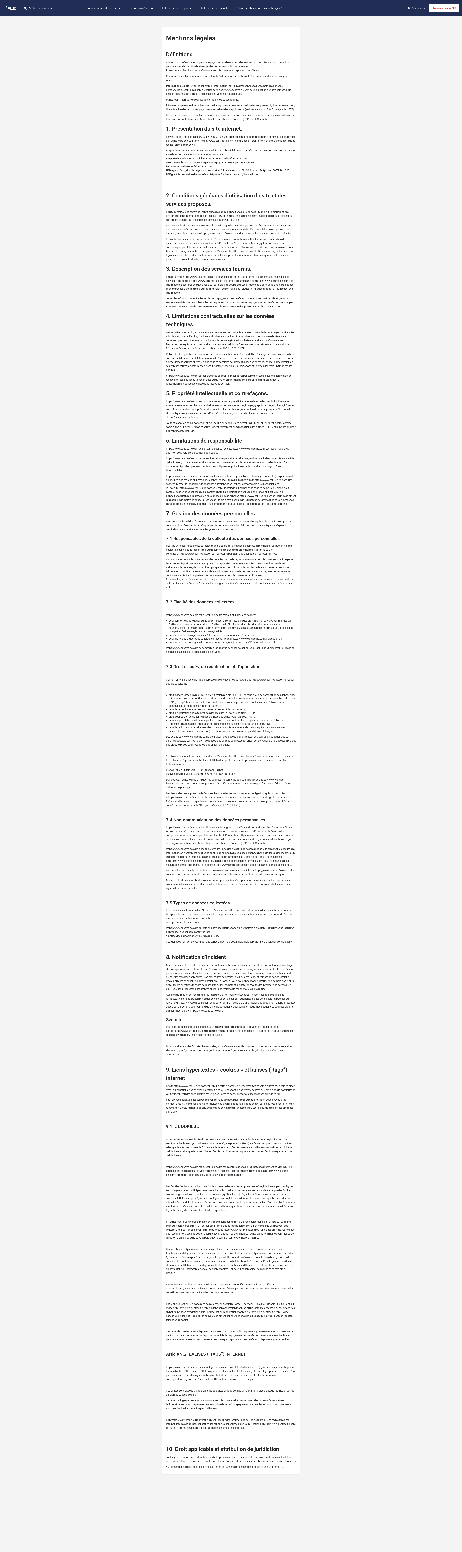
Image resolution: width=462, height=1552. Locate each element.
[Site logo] (12, 7)
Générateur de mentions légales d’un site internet (253, 1466)
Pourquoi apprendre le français (104, 8)
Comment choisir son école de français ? (259, 8)
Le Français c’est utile (142, 8)
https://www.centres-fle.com (211, 70)
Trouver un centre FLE (444, 8)
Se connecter (419, 8)
